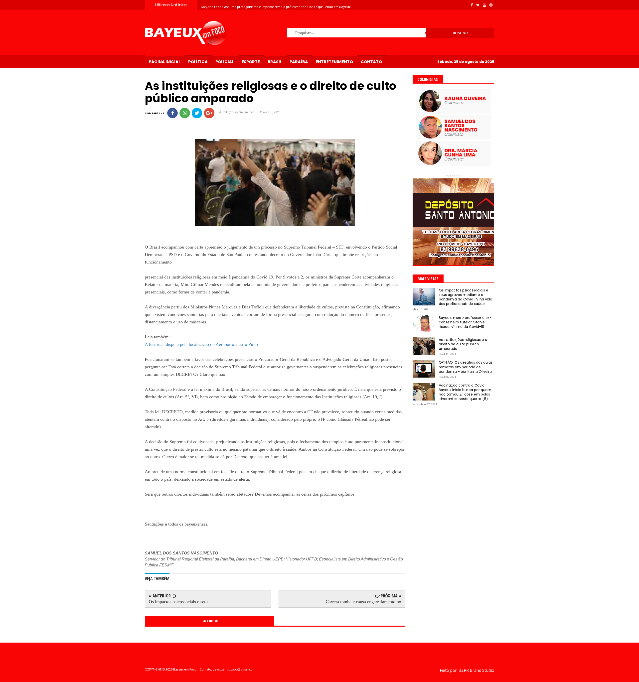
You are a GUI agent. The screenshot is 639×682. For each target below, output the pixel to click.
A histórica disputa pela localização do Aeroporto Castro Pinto (201, 344)
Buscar (460, 33)
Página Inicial (164, 62)
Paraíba (299, 62)
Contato (371, 62)
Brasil (275, 62)
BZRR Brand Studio (476, 670)
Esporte (251, 62)
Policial (224, 62)
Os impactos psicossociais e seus (178, 601)
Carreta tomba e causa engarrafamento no (363, 601)
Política (198, 62)
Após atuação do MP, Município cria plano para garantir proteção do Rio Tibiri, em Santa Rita (269, 4)
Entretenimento (334, 62)
